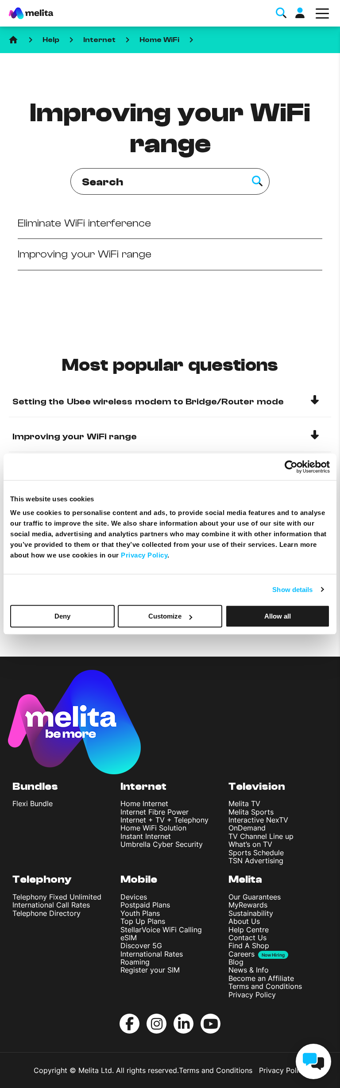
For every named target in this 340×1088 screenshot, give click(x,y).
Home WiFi (159, 39)
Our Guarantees (254, 896)
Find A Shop (248, 945)
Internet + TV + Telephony (164, 819)
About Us (244, 921)
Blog (235, 961)
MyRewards (247, 904)
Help (50, 39)
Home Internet (144, 803)
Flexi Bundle (32, 803)
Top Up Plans (142, 921)
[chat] (313, 1061)
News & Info (248, 969)
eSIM (128, 937)
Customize (165, 616)
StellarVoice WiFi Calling (161, 929)
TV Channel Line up (261, 836)
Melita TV (244, 803)
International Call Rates (51, 904)
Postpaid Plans (145, 904)
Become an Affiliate (261, 978)
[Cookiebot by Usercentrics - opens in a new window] (291, 466)
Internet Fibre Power (154, 811)
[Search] (257, 181)
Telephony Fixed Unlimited (56, 896)
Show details (292, 589)
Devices (133, 896)
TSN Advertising (255, 860)
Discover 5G (141, 945)
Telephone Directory (46, 913)
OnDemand (247, 827)
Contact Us (247, 937)
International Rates (151, 954)
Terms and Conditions (265, 986)
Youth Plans (140, 913)
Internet (99, 39)
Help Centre (248, 929)
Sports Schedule (256, 852)
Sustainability (250, 913)
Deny (62, 616)
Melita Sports (251, 811)
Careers (241, 954)
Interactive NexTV (258, 819)
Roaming (135, 961)
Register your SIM (150, 969)
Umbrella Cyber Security (161, 844)
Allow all (277, 616)
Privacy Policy (252, 994)
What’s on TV (250, 844)
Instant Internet (145, 836)
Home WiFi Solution (153, 827)
